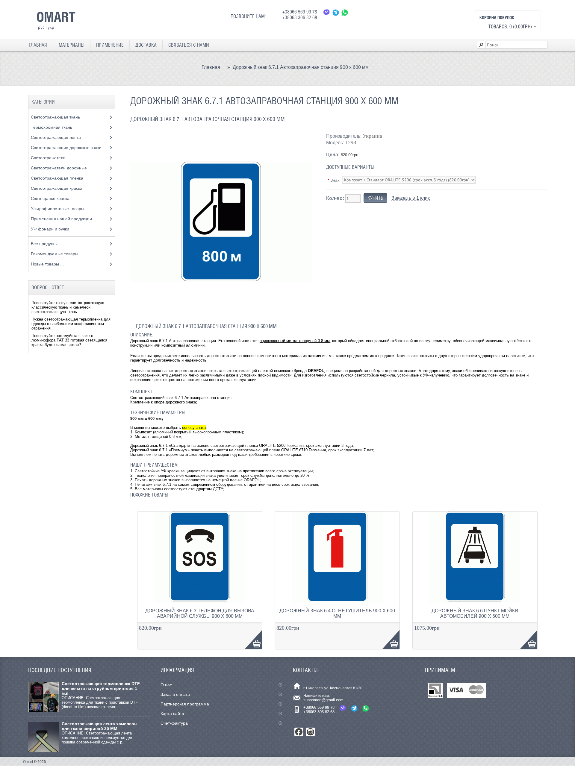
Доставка (146, 45)
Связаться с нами (188, 45)
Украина (372, 136)
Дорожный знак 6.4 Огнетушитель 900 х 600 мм (337, 613)
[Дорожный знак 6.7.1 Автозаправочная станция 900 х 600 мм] (221, 311)
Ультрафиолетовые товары (58, 208)
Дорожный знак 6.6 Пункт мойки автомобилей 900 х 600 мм (475, 613)
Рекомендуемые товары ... (57, 253)
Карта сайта (172, 713)
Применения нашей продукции (62, 218)
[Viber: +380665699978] (327, 12)
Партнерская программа (185, 704)
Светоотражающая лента (56, 137)
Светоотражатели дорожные (59, 168)
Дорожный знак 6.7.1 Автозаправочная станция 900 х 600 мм (301, 67)
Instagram (310, 732)
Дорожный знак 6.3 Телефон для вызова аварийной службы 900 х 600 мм (199, 613)
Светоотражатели (49, 157)
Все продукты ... (46, 243)
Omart (28, 762)
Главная (38, 45)
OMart (56, 17)
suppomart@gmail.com (323, 700)
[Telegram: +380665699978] (336, 12)
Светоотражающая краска (57, 188)
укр (51, 27)
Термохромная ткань (52, 127)
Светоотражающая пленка (57, 178)
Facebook (298, 732)
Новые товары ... (47, 264)
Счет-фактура (174, 723)
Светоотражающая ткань (56, 117)
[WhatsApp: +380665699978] (345, 12)
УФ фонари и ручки (50, 229)
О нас (166, 684)
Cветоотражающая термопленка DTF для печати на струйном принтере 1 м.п (101, 688)
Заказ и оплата (175, 694)
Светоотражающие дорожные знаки (67, 147)
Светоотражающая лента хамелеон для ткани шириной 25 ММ (99, 726)
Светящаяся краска (51, 198)
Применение (110, 45)
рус (41, 27)
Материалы (71, 45)
